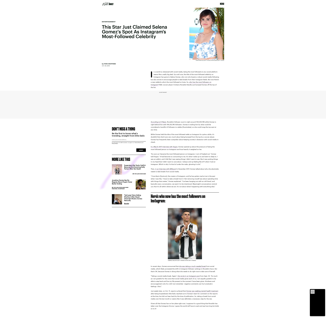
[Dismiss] (323, 291)
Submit (141, 150)
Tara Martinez (110, 63)
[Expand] (311, 291)
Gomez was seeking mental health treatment (202, 291)
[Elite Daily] (108, 4)
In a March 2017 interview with (164, 147)
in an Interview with (165, 169)
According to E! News (158, 122)
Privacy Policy (115, 143)
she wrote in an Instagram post (189, 276)
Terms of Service (138, 142)
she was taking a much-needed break (192, 266)
